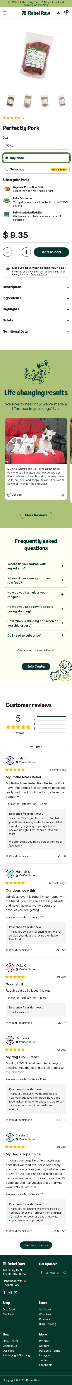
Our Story (45, 1309)
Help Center (10, 1341)
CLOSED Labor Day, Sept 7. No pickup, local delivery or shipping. (36, 3)
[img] (26, 761)
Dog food (9, 1309)
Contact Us (10, 1346)
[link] (14, 118)
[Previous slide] (7, 515)
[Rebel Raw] (36, 13)
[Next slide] (65, 515)
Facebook (45, 1365)
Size (5, 137)
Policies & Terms (49, 1350)
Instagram (45, 1355)
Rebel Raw (33, 1380)
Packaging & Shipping (16, 1355)
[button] (65, 13)
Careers (44, 1346)
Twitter (43, 1360)
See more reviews (36, 1245)
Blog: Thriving (47, 1324)
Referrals (45, 1341)
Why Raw (45, 1314)
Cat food (8, 1314)
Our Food (8, 1350)
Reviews (44, 1319)
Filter (38, 746)
